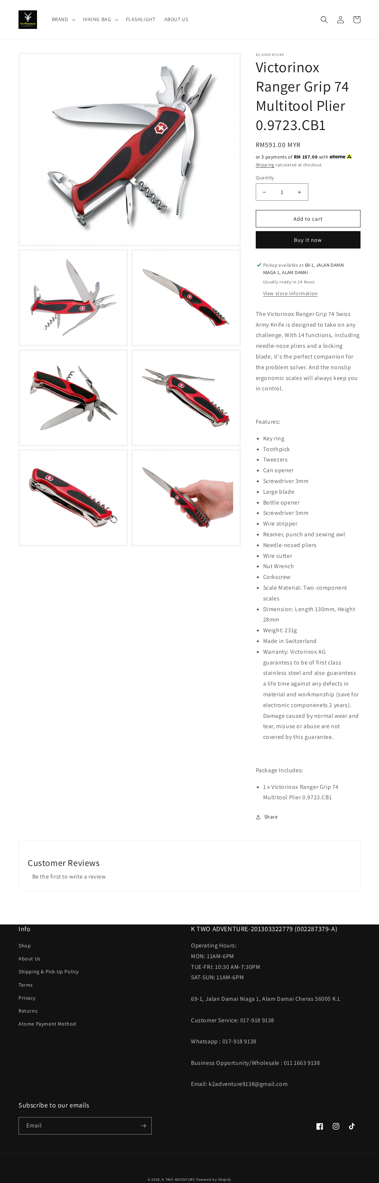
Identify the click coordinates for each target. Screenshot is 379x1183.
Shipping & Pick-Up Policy (49, 971)
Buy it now (308, 239)
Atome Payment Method (47, 1023)
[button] (62, 19)
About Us (30, 958)
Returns (28, 1010)
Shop (25, 945)
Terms (26, 985)
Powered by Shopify (214, 1179)
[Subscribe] (143, 1125)
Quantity (265, 177)
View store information (290, 293)
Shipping (265, 164)
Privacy (27, 997)
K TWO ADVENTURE (178, 1179)
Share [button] (271, 816)
